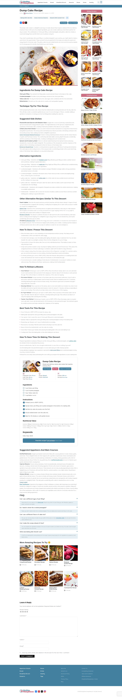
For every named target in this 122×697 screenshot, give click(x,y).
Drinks (84, 2)
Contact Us (84, 668)
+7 (67, 17)
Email (22, 646)
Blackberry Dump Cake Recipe (85, 27)
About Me (63, 668)
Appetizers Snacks (43, 2)
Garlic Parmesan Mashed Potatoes (30, 135)
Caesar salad (23, 482)
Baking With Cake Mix (26, 17)
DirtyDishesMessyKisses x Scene (90, 679)
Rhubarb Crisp (31, 220)
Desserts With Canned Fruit (57, 17)
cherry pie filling (55, 350)
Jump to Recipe (73, 22)
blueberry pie (43, 160)
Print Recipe (64, 22)
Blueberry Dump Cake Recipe (96, 27)
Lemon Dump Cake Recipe (84, 42)
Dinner (78, 2)
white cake (42, 178)
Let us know (51, 440)
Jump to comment (65, 369)
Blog (62, 681)
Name (22, 639)
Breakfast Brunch (61, 2)
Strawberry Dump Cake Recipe (97, 42)
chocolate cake (60, 518)
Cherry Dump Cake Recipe (84, 58)
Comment (23, 616)
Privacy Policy (64, 679)
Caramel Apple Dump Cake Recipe (96, 90)
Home (21, 6)
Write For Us (64, 671)
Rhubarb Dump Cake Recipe (96, 74)
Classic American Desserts (41, 17)
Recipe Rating (24, 609)
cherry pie (40, 502)
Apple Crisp (23, 208)
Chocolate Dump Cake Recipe (96, 58)
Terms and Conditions (87, 673)
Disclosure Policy (65, 673)
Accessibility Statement (87, 671)
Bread (52, 2)
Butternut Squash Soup (26, 147)
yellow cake (72, 341)
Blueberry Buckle (25, 214)
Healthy (91, 2)
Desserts (71, 2)
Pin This (55, 369)
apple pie (42, 164)
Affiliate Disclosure (86, 676)
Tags (41, 676)
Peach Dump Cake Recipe (86, 74)
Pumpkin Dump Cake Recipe (85, 90)
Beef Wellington (24, 484)
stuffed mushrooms (57, 460)
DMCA (62, 676)
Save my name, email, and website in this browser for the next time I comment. (45, 652)
